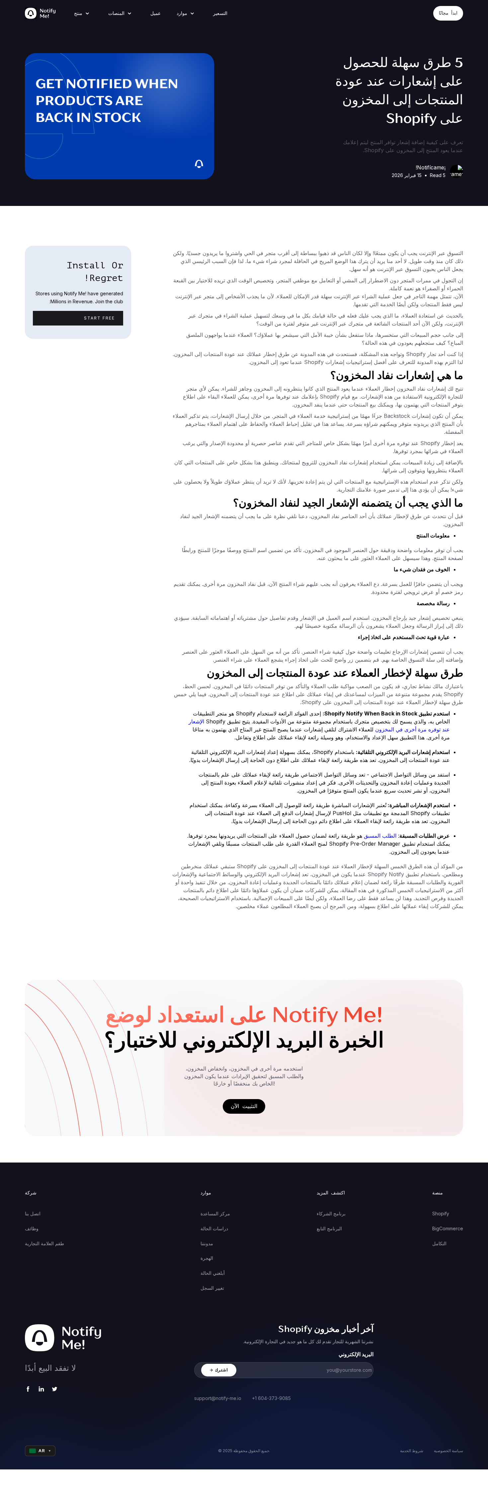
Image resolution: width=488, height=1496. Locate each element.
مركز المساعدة (215, 1213)
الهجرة (207, 1258)
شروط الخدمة (411, 1450)
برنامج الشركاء (331, 1213)
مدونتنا (207, 1243)
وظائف (32, 1228)
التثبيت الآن (244, 1106)
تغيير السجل (212, 1288)
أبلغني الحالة (213, 1273)
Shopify (440, 1213)
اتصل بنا (33, 1213)
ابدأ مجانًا (448, 13)
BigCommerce (447, 1228)
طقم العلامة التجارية (44, 1243)
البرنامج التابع (329, 1228)
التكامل (439, 1243)
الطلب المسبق (380, 835)
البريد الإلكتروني (356, 1354)
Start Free (99, 318)
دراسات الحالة (214, 1228)
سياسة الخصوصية (448, 1450)
